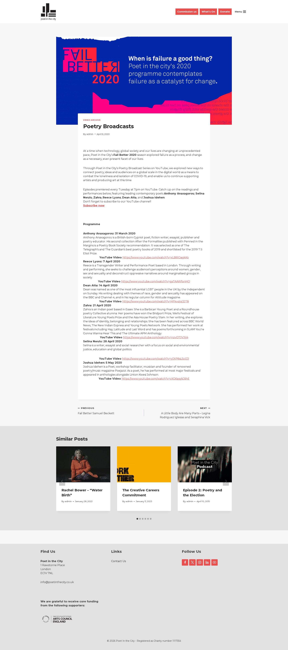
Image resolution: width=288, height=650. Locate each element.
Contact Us (118, 561)
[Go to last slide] (62, 481)
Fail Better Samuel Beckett (96, 411)
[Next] (226, 481)
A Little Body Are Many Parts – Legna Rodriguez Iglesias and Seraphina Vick (185, 413)
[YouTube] (214, 562)
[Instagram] (199, 562)
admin (89, 134)
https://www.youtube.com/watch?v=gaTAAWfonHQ (155, 281)
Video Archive (91, 120)
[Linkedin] (207, 562)
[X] (192, 562)
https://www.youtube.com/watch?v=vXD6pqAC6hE (156, 378)
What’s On (208, 11)
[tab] (137, 519)
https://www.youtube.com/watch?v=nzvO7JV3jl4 (155, 337)
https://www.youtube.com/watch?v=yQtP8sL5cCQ (155, 358)
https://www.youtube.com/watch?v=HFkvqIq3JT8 (155, 301)
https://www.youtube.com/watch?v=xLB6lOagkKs (155, 257)
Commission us (186, 11)
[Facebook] (185, 562)
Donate (225, 11)
